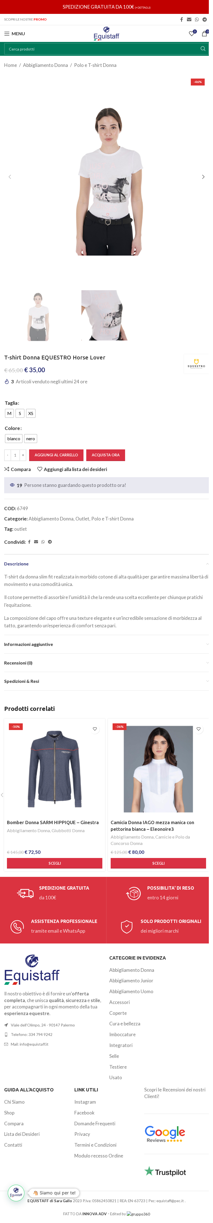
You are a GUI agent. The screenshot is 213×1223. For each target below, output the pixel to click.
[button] (9, 176)
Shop (9, 1113)
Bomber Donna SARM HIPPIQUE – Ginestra (53, 822)
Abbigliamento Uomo (131, 991)
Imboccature (122, 1034)
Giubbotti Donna (68, 830)
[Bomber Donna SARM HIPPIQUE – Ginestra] (54, 769)
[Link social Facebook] (181, 19)
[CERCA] (203, 49)
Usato (115, 1077)
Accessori (119, 1002)
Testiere (118, 1067)
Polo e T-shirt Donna (95, 65)
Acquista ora (106, 455)
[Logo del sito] (106, 33)
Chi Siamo (14, 1102)
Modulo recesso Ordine (98, 1156)
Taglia (11, 403)
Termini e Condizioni (95, 1145)
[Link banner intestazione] (106, 7)
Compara (14, 1123)
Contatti (13, 1145)
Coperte (118, 1013)
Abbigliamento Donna (45, 65)
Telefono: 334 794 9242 (31, 1034)
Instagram (85, 1102)
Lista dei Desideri (22, 1134)
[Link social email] (189, 19)
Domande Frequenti (94, 1123)
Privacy (82, 1134)
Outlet (82, 519)
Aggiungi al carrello (56, 455)
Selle (114, 1056)
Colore (12, 428)
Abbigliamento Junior (131, 980)
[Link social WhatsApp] (197, 19)
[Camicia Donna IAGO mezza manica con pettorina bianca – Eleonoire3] (158, 769)
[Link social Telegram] (205, 19)
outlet (20, 529)
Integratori (121, 1045)
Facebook (84, 1113)
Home (10, 65)
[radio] (9, 413)
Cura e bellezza (124, 1023)
